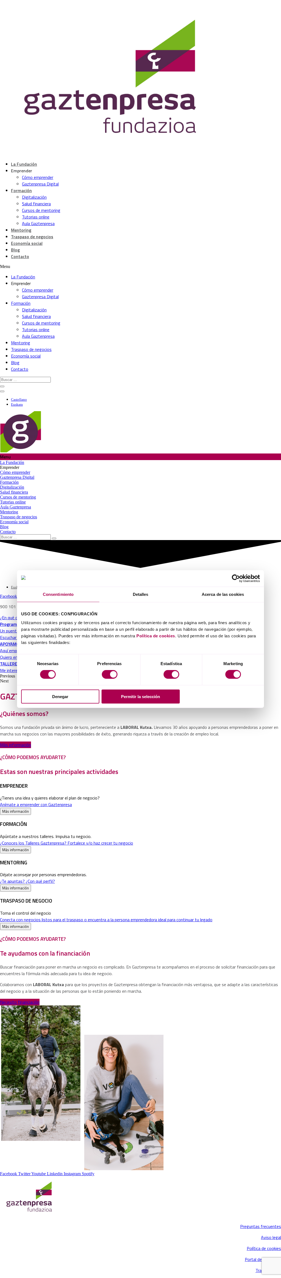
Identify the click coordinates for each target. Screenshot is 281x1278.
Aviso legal (271, 1237)
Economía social (27, 243)
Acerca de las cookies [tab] (223, 594)
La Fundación (24, 164)
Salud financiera (36, 203)
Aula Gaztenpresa (38, 223)
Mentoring (21, 230)
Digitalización (34, 197)
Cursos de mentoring (41, 210)
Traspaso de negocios (32, 236)
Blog (15, 250)
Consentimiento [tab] (58, 594)
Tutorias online (35, 217)
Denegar (60, 696)
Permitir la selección (140, 696)
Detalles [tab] (140, 594)
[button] (15, 745)
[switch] (109, 674)
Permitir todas (220, 696)
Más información (15, 811)
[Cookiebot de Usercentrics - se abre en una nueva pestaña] (236, 578)
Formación (21, 190)
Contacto (20, 256)
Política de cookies (155, 635)
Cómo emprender (37, 177)
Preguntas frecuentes (260, 1226)
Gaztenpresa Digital (40, 184)
